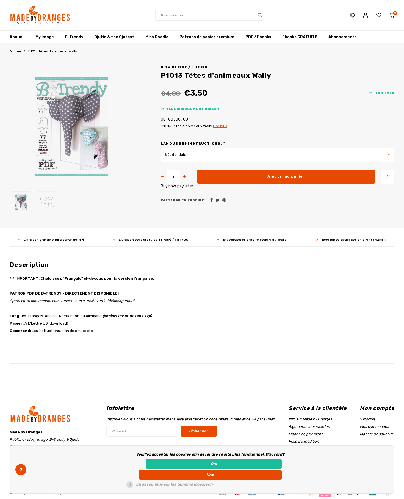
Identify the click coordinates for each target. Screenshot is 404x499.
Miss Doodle (156, 37)
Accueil (17, 37)
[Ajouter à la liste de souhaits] (387, 177)
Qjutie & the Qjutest (114, 37)
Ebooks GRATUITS (299, 37)
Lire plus (220, 126)
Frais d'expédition (304, 441)
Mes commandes (374, 426)
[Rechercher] (259, 15)
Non (210, 475)
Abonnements (342, 37)
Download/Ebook (184, 67)
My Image (44, 37)
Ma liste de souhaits (376, 434)
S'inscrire (367, 419)
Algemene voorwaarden (309, 426)
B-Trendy (74, 37)
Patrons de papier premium (206, 37)
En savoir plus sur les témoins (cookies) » (175, 484)
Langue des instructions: (193, 143)
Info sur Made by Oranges (310, 419)
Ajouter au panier (286, 176)
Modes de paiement (305, 434)
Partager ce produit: (183, 200)
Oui (214, 464)
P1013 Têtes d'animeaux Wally (52, 51)
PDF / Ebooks (258, 37)
